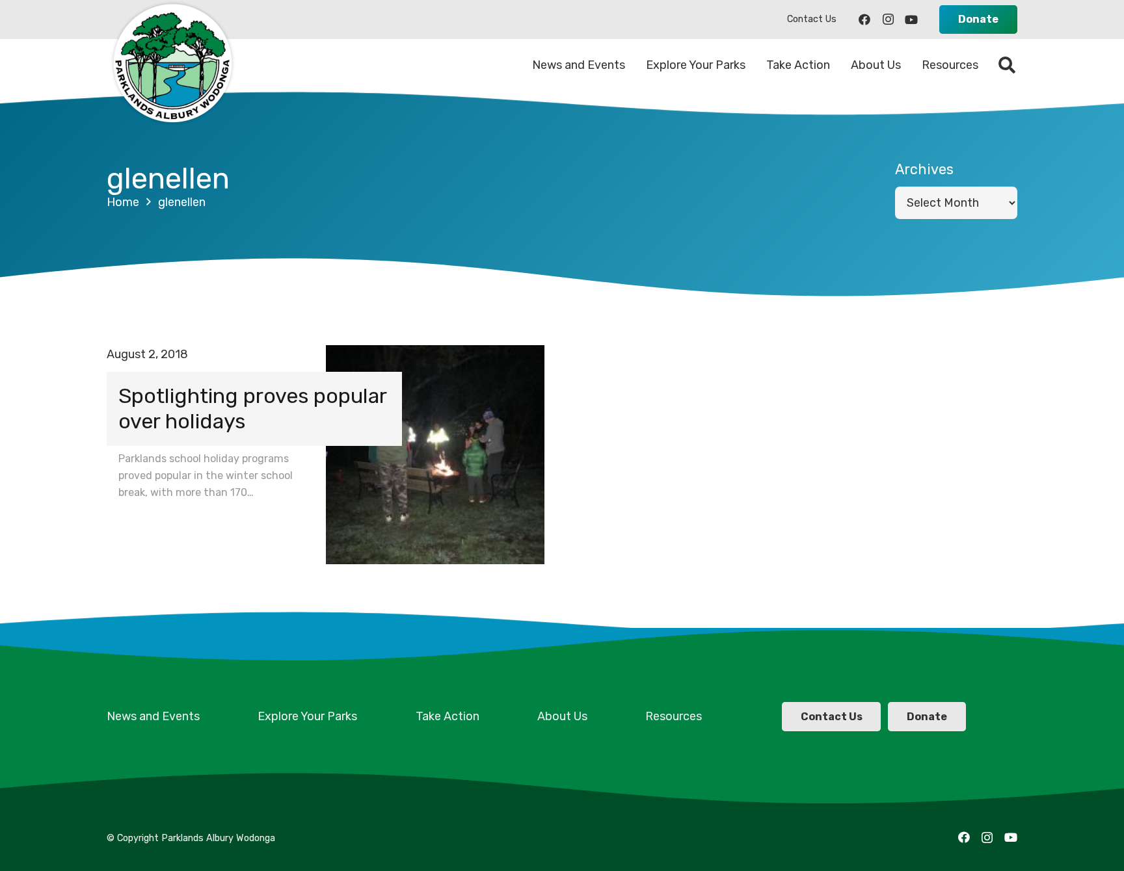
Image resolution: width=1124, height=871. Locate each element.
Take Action (447, 716)
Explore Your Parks (307, 716)
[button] (1007, 65)
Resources (673, 716)
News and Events (153, 716)
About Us (562, 716)
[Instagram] (888, 19)
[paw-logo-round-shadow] (172, 65)
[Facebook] (864, 19)
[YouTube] (911, 19)
